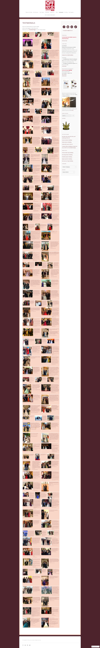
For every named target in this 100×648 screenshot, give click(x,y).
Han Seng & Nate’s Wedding (67, 154)
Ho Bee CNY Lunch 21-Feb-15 (67, 144)
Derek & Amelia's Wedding (67, 140)
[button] (28, 35)
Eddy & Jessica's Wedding (66, 142)
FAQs (57, 12)
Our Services (35, 12)
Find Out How (64, 40)
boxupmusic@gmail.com (68, 30)
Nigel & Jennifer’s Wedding (67, 158)
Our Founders (71, 12)
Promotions (47, 12)
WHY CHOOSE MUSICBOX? (50, 15)
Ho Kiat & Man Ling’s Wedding (67, 152)
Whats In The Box (29, 12)
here (72, 110)
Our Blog (66, 12)
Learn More (64, 66)
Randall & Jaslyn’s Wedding (67, 156)
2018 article (64, 75)
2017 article (64, 74)
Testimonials (61, 12)
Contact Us (52, 12)
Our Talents (42, 12)
